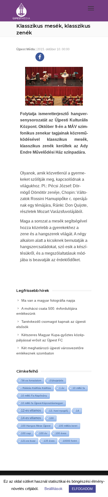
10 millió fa (79, 388)
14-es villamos (31, 418)
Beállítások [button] (53, 488)
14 (77, 410)
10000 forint (70, 440)
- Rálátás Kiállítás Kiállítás (36, 388)
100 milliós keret (68, 425)
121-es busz (28, 440)
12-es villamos (31, 410)
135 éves (49, 440)
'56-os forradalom (31, 380)
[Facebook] (39, 57)
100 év (43, 433)
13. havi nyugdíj (58, 410)
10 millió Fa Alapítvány (34, 395)
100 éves (61, 433)
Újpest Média (25, 49)
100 (51, 418)
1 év (61, 388)
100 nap (26, 433)
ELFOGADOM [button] (82, 489)
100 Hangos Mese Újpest (35, 425)
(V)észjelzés (56, 380)
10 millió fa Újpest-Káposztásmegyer (42, 403)
